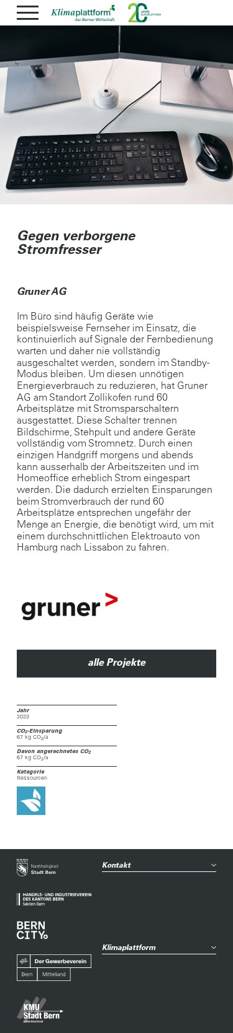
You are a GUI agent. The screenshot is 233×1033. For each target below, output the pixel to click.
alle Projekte (116, 662)
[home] (83, 13)
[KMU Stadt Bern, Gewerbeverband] (40, 1009)
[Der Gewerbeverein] (54, 968)
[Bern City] (32, 930)
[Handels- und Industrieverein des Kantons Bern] (54, 899)
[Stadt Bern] (37, 868)
